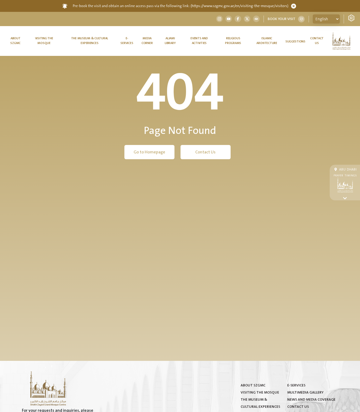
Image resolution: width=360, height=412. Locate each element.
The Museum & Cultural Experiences (89, 41)
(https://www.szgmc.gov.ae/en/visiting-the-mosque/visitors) (239, 6)
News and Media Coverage (311, 400)
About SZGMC (15, 41)
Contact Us (317, 41)
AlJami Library (170, 41)
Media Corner (147, 41)
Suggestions (295, 41)
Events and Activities (199, 41)
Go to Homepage (149, 152)
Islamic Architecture (266, 41)
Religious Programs (233, 41)
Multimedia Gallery (305, 392)
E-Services (126, 41)
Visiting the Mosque (44, 41)
